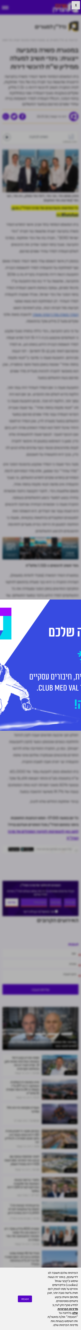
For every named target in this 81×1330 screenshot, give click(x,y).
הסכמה (25, 1299)
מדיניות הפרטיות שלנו (68, 1311)
